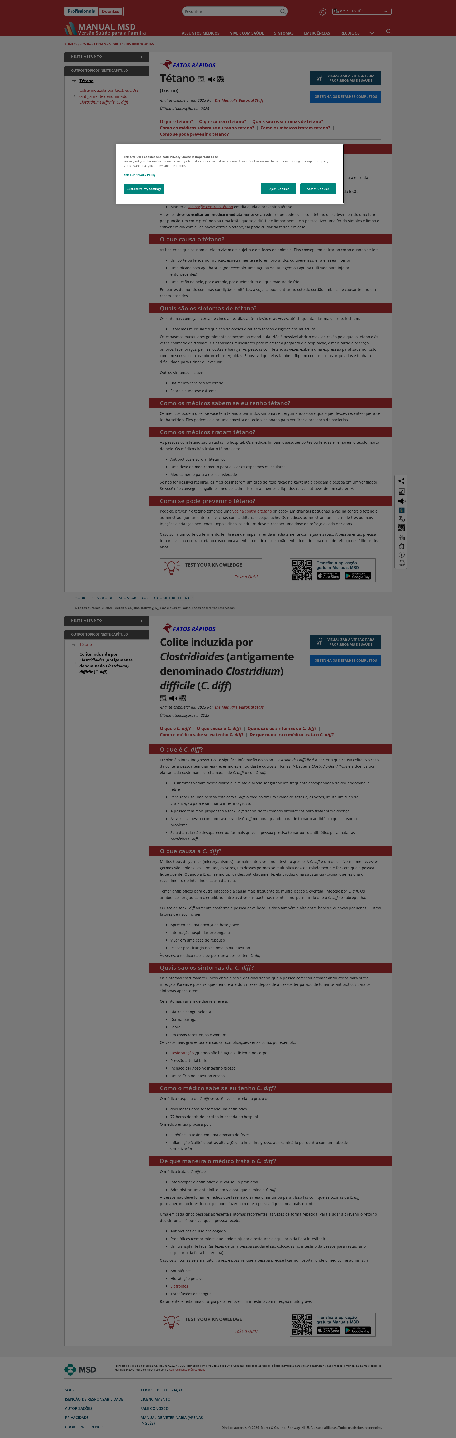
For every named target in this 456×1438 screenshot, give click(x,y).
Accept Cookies (318, 189)
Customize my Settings (144, 189)
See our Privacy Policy (139, 175)
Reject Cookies (278, 189)
